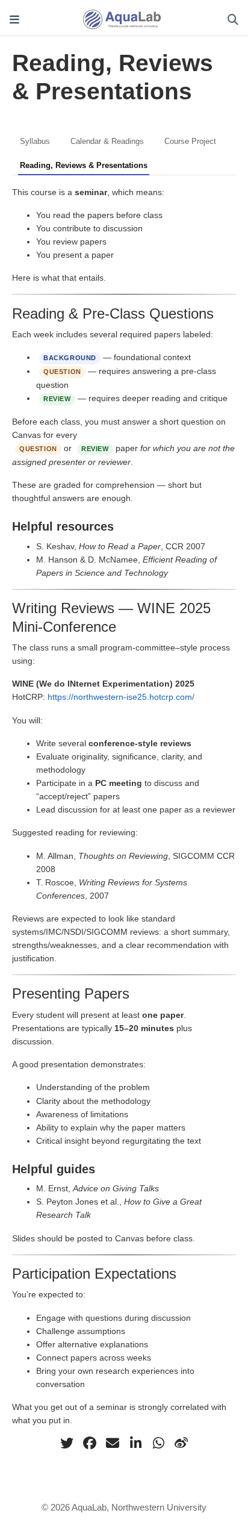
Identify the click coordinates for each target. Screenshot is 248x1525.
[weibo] (181, 1443)
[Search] (233, 20)
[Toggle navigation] (14, 20)
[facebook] (90, 1443)
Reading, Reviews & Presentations (83, 165)
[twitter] (67, 1443)
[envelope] (113, 1443)
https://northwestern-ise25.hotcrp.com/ (121, 697)
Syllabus (35, 141)
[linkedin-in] (135, 1443)
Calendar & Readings (107, 141)
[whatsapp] (158, 1443)
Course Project (190, 141)
